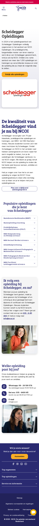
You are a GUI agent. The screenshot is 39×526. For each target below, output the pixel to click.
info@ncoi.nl (8, 318)
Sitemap (19, 498)
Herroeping (27, 509)
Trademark (32, 515)
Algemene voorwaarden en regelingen (19, 504)
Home (5, 15)
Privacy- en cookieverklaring (14, 515)
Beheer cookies (13, 509)
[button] (33, 512)
